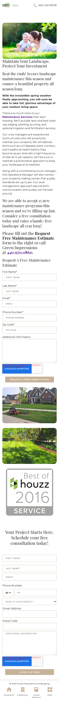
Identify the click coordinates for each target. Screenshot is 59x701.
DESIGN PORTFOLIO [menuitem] (36, 696)
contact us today (29, 672)
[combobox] (29, 601)
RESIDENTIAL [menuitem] (9, 695)
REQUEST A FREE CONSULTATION (29, 379)
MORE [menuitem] (49, 695)
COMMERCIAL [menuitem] (22, 695)
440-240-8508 (47, 5)
